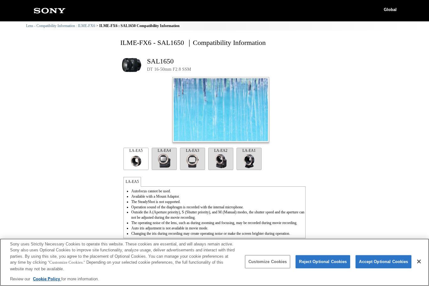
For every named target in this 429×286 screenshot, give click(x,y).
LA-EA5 (136, 150)
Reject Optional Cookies (323, 261)
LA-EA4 (164, 150)
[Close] (419, 261)
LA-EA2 (220, 150)
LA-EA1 (249, 150)
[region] (214, 262)
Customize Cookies (267, 261)
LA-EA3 (192, 150)
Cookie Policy (47, 278)
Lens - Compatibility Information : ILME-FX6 (60, 26)
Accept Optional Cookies (383, 261)
